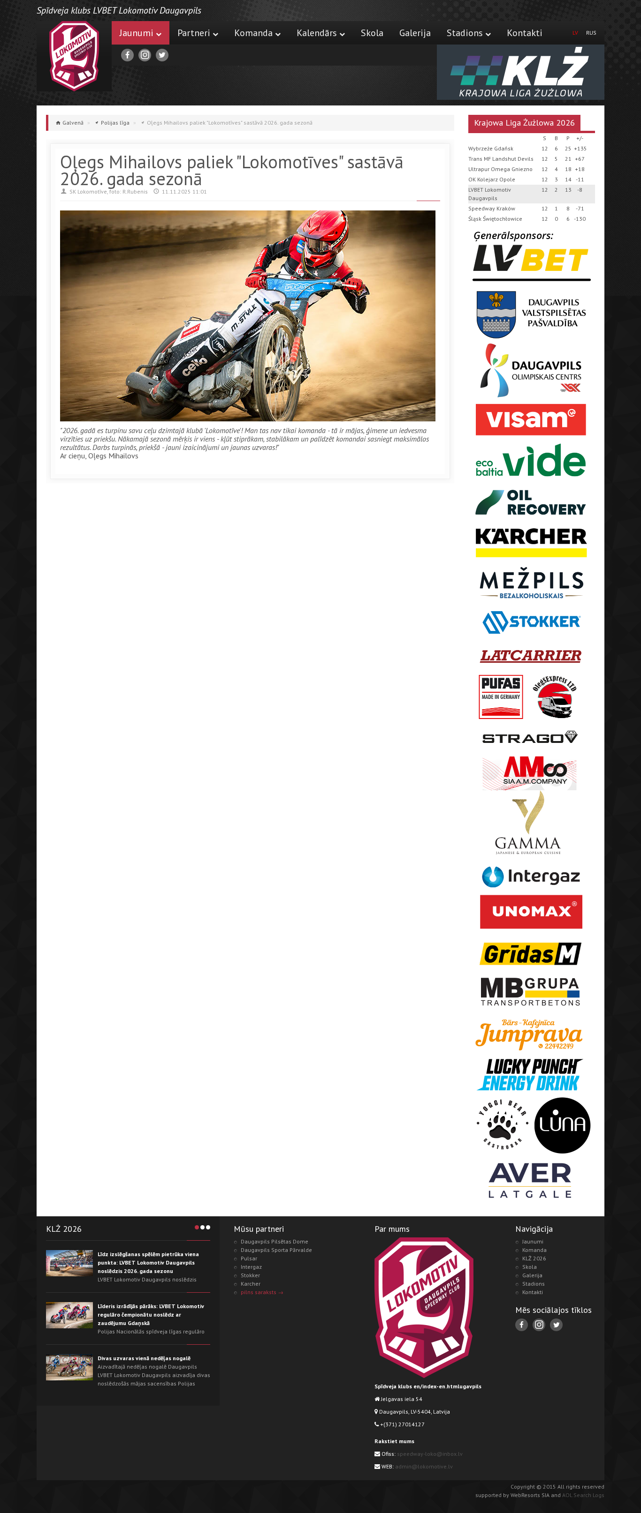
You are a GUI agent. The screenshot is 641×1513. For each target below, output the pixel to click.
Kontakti (524, 33)
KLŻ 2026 (534, 1258)
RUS (591, 32)
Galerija (415, 33)
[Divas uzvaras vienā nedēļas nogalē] (69, 1367)
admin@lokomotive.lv (424, 1466)
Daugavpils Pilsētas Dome (274, 1241)
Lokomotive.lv (74, 56)
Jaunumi (136, 33)
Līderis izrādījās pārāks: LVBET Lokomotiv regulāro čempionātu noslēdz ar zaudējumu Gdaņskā (151, 1314)
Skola (372, 33)
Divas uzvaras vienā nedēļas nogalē (144, 1358)
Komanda (253, 33)
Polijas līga (115, 122)
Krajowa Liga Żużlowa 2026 (524, 122)
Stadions (465, 33)
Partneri (193, 33)
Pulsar (249, 1258)
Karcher (250, 1283)
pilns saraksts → (262, 1292)
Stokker (250, 1275)
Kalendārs (317, 33)
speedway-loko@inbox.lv (430, 1453)
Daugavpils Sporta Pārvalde (276, 1249)
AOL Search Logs (583, 1494)
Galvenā (73, 122)
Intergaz (251, 1266)
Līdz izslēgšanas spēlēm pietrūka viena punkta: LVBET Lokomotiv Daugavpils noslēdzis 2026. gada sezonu (148, 1262)
